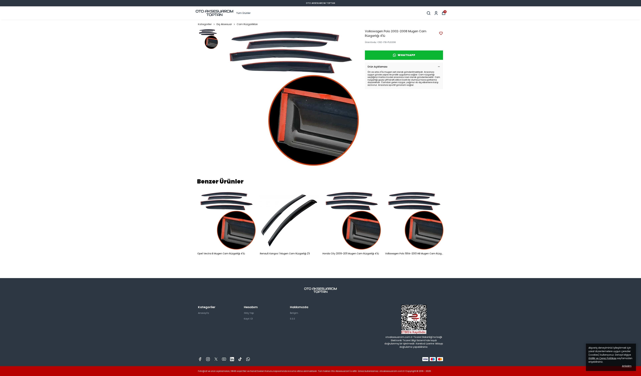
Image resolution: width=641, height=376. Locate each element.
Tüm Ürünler (243, 13)
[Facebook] (200, 359)
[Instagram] (208, 359)
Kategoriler (205, 24)
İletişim (294, 313)
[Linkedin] (232, 359)
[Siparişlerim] (436, 13)
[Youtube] (224, 359)
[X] (216, 359)
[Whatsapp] (248, 359)
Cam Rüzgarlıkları (247, 24)
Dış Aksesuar (224, 24)
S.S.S (292, 318)
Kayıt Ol (248, 318)
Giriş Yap (249, 313)
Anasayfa (203, 313)
